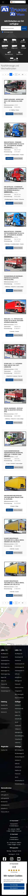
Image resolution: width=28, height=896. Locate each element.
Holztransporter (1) (19, 671)
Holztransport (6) (19, 709)
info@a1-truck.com (16, 831)
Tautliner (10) (4, 750)
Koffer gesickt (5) (5, 798)
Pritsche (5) (17, 684)
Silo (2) (16, 722)
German (13, 2)
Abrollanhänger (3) (19, 753)
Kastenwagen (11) (5, 664)
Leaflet (8, 644)
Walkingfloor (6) (18, 732)
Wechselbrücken (14, 60)
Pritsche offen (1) (5, 812)
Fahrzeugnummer (8, 32)
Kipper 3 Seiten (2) (19, 698)
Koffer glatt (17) (4, 795)
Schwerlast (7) (4, 709)
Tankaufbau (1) (18, 739)
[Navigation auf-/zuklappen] (3, 2)
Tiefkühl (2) (17, 742)
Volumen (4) (4, 712)
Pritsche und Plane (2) (6, 687)
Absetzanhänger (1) (19, 757)
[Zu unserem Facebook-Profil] (4, 859)
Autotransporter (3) (19, 664)
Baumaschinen (9, 54)
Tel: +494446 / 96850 (14, 829)
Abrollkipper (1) (4, 654)
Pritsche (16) (4, 684)
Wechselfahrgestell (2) (20, 736)
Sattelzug (22, 42)
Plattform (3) (18, 770)
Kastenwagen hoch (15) (6, 667)
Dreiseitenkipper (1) (19, 784)
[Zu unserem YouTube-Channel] (18, 859)
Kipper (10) (3, 677)
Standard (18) (4, 705)
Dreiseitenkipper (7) (5, 691)
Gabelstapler (19, 54)
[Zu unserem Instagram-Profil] (11, 859)
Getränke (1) (18, 705)
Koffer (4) (17, 674)
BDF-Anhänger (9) (19, 750)
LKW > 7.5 (14, 42)
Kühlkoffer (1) (4, 808)
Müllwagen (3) (18, 681)
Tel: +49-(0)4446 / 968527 (14, 842)
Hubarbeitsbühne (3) (6, 660)
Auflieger (4, 48)
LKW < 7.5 (5, 42)
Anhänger (23, 48)
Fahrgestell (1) (18, 691)
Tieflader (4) (18, 729)
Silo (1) (16, 777)
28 (22, 74)
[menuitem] (18, 2)
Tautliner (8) (18, 726)
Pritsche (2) (17, 774)
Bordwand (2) (4, 802)
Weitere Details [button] (18, 114)
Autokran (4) (18, 660)
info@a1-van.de (16, 844)
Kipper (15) (17, 712)
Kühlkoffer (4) (18, 767)
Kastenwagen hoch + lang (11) (8, 671)
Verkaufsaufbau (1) (19, 780)
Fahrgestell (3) (4, 657)
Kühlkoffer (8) (18, 719)
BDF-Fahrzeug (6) (19, 694)
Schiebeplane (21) (5, 805)
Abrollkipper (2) (18, 654)
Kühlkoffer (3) (18, 677)
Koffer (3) (17, 764)
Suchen (24, 28)
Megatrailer (14, 48)
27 (19, 74)
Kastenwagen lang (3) (6, 674)
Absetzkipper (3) (19, 657)
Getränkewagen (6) (19, 667)
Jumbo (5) (3, 791)
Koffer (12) (3, 681)
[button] (9, 113)
